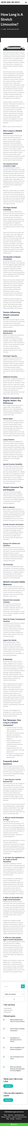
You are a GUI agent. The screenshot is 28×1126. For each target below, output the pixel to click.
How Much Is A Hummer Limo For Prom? (15, 1039)
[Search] (23, 986)
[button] (26, 2)
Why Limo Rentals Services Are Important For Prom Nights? (17, 1068)
